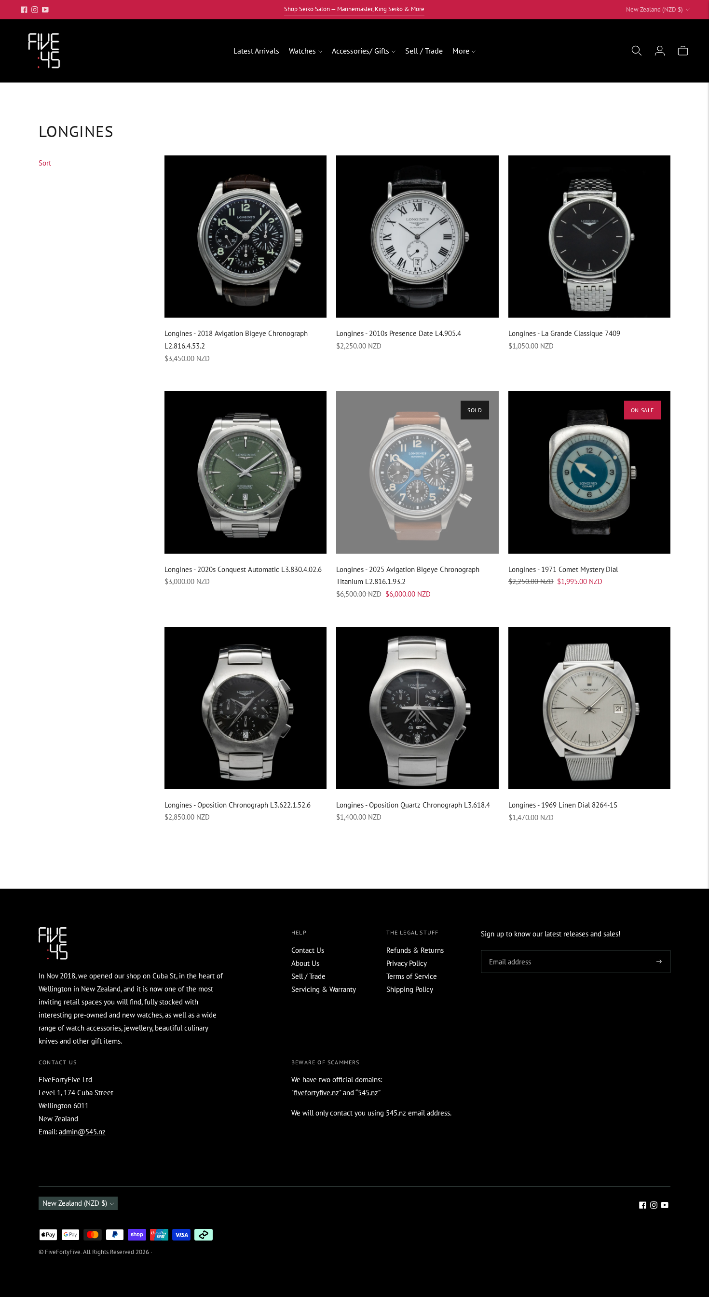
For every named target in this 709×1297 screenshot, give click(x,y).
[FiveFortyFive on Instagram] (34, 9)
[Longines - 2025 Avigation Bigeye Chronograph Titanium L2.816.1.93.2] (417, 472)
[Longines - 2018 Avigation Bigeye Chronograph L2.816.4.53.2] (245, 236)
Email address (509, 951)
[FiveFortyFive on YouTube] (45, 9)
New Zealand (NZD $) (654, 9)
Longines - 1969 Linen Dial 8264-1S (562, 804)
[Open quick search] (636, 50)
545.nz (368, 1092)
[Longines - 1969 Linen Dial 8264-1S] (589, 708)
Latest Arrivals (256, 51)
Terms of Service (411, 976)
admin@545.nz (82, 1131)
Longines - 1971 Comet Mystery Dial (563, 569)
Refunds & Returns (415, 950)
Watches (302, 51)
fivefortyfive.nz (316, 1092)
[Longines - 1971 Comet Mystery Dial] (589, 472)
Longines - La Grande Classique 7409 (564, 333)
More (460, 51)
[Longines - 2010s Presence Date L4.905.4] (417, 236)
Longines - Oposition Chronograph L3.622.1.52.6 (237, 804)
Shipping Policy (409, 989)
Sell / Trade (424, 51)
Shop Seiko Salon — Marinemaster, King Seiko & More (354, 9)
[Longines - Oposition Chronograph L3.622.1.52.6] (245, 708)
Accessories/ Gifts (360, 51)
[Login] (660, 50)
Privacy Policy (406, 963)
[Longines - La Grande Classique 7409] (589, 236)
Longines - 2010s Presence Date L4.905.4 (398, 333)
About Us (305, 963)
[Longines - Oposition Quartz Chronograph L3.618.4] (417, 708)
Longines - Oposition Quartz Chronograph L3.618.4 (413, 804)
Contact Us (307, 950)
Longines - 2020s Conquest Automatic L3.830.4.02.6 (243, 569)
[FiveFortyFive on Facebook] (24, 9)
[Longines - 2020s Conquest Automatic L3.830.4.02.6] (245, 472)
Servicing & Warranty (323, 989)
